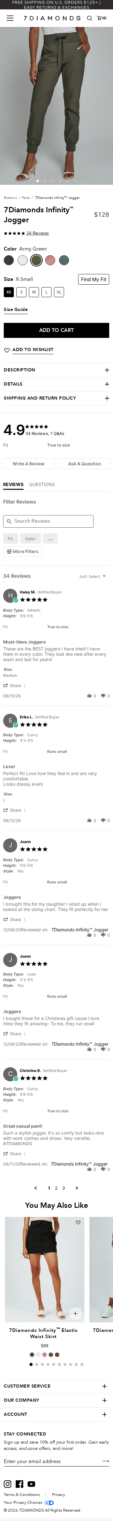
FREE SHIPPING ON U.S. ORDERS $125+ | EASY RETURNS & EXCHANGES (56, 5)
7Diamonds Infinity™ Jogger (79, 929)
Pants (26, 197)
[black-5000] (9, 260)
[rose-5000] (50, 260)
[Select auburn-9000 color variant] (57, 1354)
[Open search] (89, 18)
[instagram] (7, 1484)
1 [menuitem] (49, 1188)
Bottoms (10, 197)
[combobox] (93, 576)
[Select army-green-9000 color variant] (50, 1354)
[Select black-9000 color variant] (32, 1354)
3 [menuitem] (63, 1188)
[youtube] (31, 1484)
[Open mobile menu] (10, 18)
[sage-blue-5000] (64, 260)
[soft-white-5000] (23, 260)
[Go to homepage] (52, 18)
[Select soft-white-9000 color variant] (38, 1354)
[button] (37, 181)
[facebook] (19, 1484)
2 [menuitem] (56, 1188)
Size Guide (16, 310)
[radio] (10, 538)
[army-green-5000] (36, 260)
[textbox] (108, 579)
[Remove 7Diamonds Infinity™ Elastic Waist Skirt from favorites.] (78, 1222)
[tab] (28, 463)
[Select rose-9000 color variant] (44, 1354)
